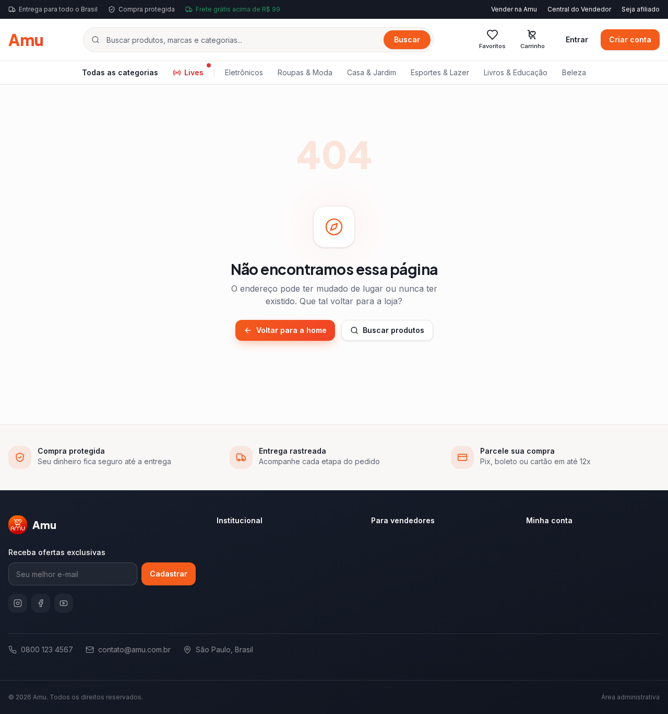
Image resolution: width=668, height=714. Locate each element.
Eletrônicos (244, 72)
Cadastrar (168, 573)
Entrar (577, 39)
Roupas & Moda (305, 72)
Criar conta (630, 39)
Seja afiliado (641, 9)
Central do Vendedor (579, 9)
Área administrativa (630, 697)
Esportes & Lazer (440, 72)
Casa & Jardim (371, 72)
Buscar (407, 39)
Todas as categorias (120, 72)
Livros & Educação (515, 72)
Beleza (574, 72)
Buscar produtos (393, 330)
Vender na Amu (514, 9)
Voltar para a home (291, 330)
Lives (194, 72)
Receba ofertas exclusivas (56, 552)
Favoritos (492, 46)
